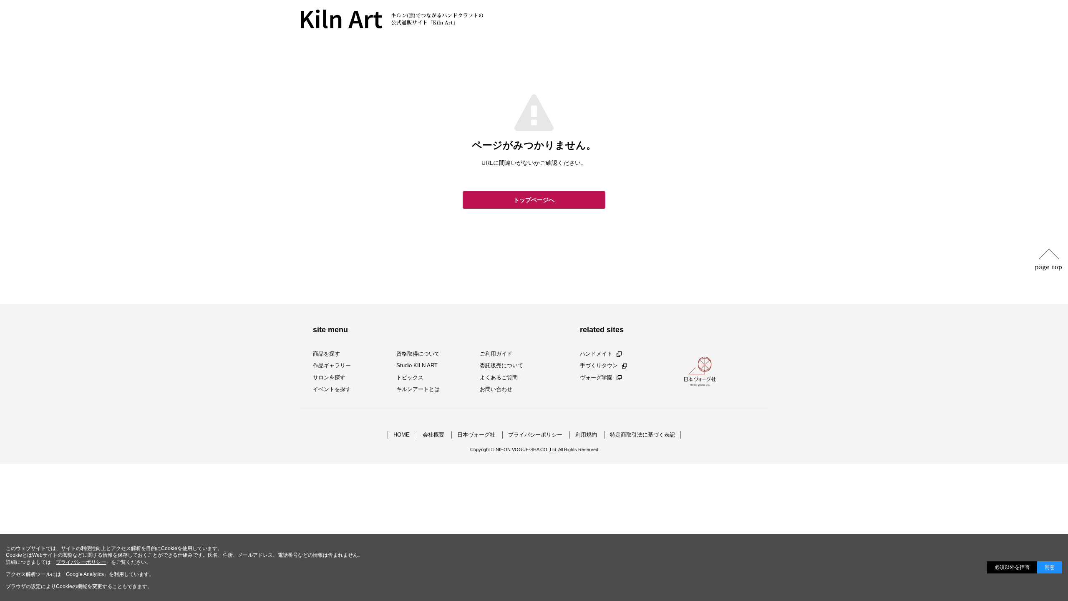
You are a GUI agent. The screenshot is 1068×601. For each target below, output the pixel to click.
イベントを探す (332, 389)
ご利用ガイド (496, 354)
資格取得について (418, 354)
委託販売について (501, 366)
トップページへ (534, 200)
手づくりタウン (599, 366)
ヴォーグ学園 (596, 377)
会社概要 (433, 435)
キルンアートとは (418, 389)
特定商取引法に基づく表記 (642, 435)
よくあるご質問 (499, 377)
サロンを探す (329, 377)
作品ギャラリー (332, 366)
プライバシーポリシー (535, 435)
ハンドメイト (596, 354)
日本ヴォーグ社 (476, 435)
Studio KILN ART (417, 366)
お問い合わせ (496, 389)
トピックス (409, 377)
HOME (401, 435)
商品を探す (326, 354)
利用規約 (586, 435)
